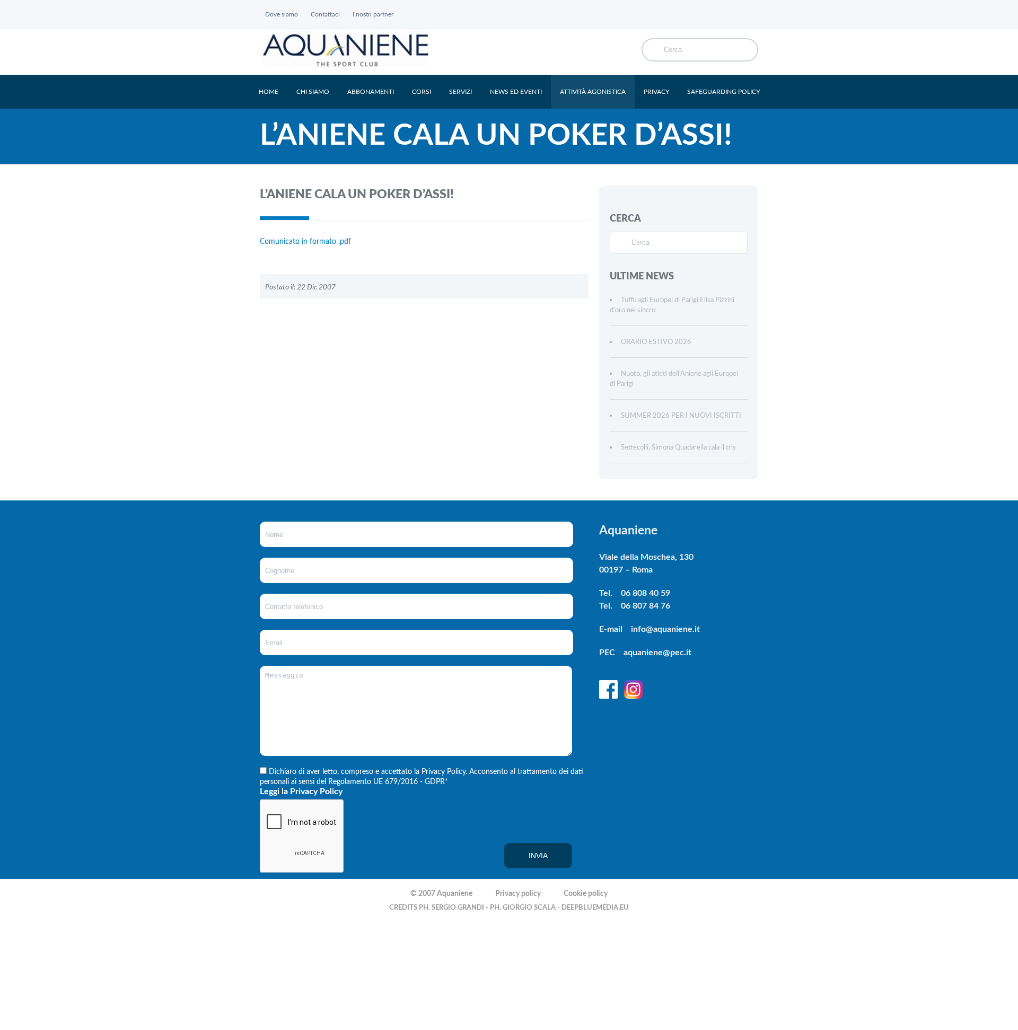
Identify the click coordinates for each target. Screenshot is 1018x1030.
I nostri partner (373, 14)
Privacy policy (518, 893)
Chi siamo (312, 92)
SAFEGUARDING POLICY (723, 92)
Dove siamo (281, 14)
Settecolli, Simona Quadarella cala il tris (678, 447)
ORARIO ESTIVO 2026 (656, 342)
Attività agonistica (593, 92)
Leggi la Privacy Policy (301, 791)
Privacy (656, 92)
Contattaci (325, 14)
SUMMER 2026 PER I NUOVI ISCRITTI (681, 415)
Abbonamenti (370, 92)
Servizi (460, 92)
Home (268, 92)
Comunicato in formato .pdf (305, 241)
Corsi (421, 92)
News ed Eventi (516, 92)
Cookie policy (586, 893)
